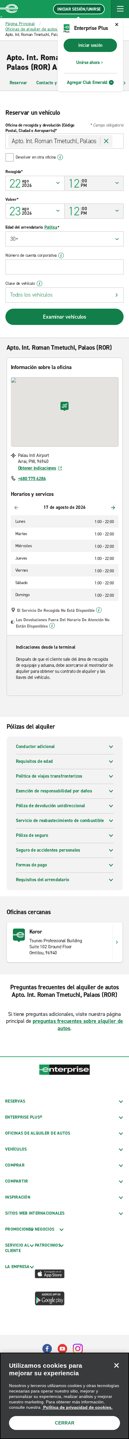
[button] (120, 9)
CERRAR (64, 1422)
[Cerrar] (116, 1365)
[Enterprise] (9, 9)
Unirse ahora (88, 62)
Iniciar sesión (90, 45)
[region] (64, 1396)
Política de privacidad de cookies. (77, 1407)
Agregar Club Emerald (87, 82)
